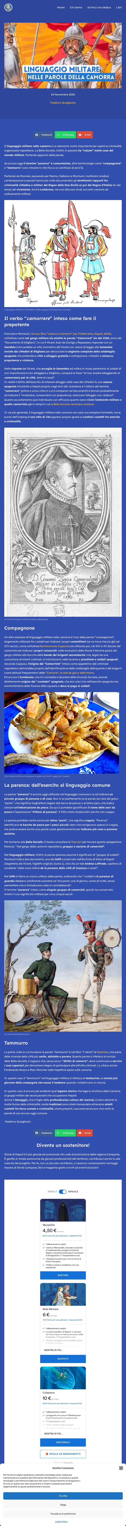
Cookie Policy (61, 1521)
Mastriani (102, 1052)
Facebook (46, 134)
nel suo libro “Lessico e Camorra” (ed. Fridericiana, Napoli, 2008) (71, 333)
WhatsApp (68, 134)
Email (88, 134)
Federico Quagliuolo (63, 102)
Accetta (63, 1495)
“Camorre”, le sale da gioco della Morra (70, 672)
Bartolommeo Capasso (54, 646)
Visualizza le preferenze (63, 1513)
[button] (121, 1468)
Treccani (76, 842)
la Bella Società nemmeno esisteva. (72, 404)
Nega (63, 1504)
